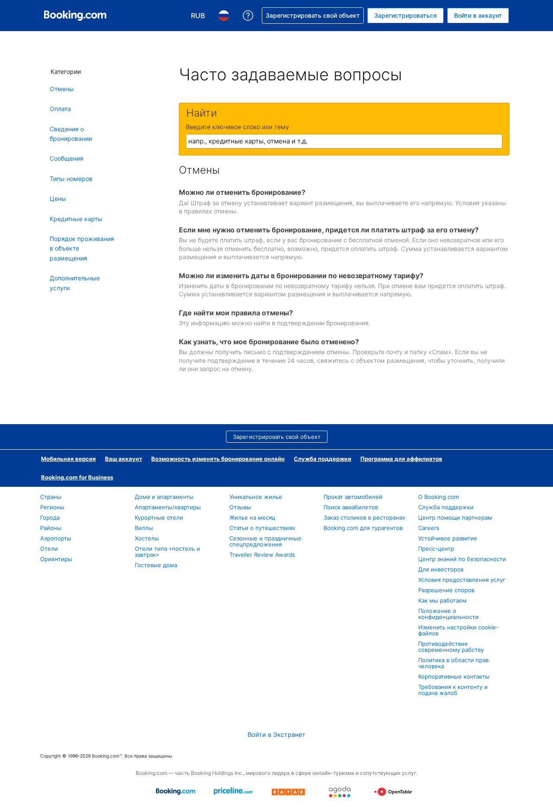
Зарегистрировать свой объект (277, 436)
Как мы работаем (442, 600)
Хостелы (147, 538)
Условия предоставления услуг (461, 579)
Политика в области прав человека (453, 663)
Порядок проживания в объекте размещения (82, 248)
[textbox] (344, 141)
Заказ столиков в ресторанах (364, 517)
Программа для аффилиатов (401, 458)
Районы (50, 527)
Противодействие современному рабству (451, 646)
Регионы (52, 507)
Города (50, 517)
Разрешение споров (446, 590)
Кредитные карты (76, 218)
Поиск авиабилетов (351, 507)
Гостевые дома (156, 565)
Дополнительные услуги (75, 282)
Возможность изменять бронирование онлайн (218, 458)
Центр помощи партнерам (455, 517)
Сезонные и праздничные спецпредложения (265, 541)
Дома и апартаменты (164, 496)
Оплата (60, 108)
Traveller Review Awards (262, 554)
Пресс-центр (436, 548)
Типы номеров (71, 178)
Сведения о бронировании (71, 133)
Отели (49, 548)
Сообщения (66, 158)
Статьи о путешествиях (262, 527)
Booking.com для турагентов (363, 527)
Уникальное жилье (255, 496)
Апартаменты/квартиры (168, 507)
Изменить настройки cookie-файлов (458, 630)
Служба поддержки (322, 458)
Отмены (62, 88)
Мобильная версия (68, 458)
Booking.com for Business (77, 477)
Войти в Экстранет (276, 734)
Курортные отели (159, 517)
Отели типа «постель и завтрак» (167, 551)
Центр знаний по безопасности (462, 558)
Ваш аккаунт (123, 458)
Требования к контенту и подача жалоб (453, 689)
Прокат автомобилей (353, 496)
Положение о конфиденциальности (448, 613)
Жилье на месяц (252, 517)
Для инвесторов (441, 569)
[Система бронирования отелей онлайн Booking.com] (75, 15)
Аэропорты (55, 538)
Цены (58, 198)
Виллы (144, 527)
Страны (50, 496)
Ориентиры (56, 558)
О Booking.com (438, 496)
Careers (428, 527)
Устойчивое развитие (447, 538)
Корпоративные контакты (453, 676)
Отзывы (240, 507)
